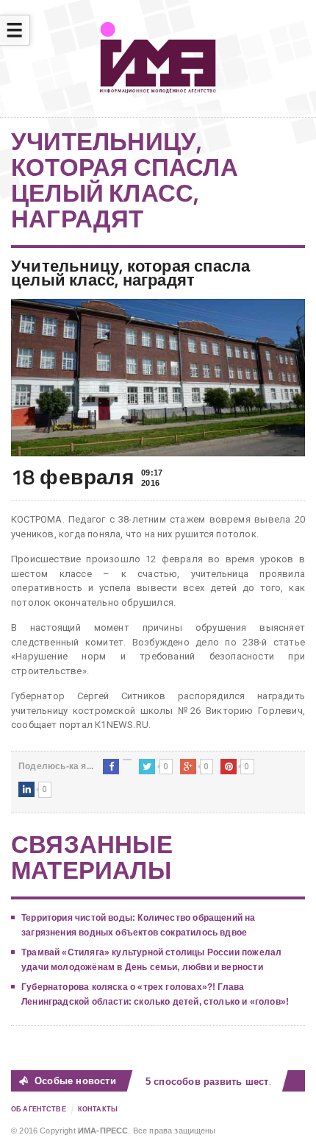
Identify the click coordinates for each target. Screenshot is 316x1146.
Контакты (98, 1109)
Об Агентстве (38, 1109)
